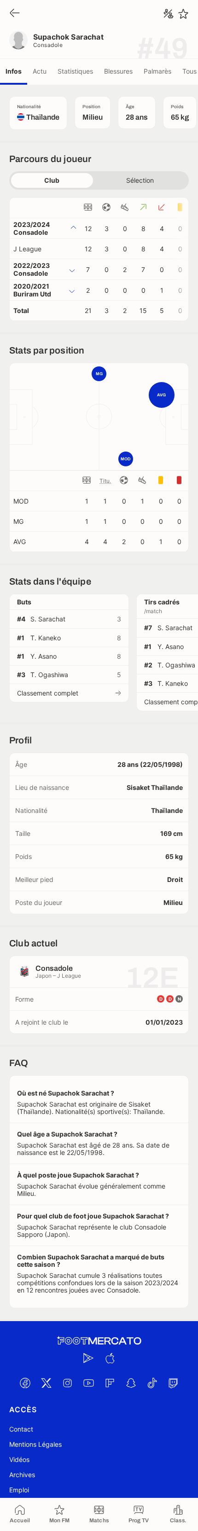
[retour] (14, 13)
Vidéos (19, 1459)
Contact (21, 1429)
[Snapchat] (131, 1383)
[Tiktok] (152, 1383)
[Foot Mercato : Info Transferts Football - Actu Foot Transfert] (99, 1341)
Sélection (140, 180)
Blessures (118, 71)
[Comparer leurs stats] (168, 13)
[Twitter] (46, 1383)
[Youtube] (88, 1383)
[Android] (88, 1358)
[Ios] (109, 1358)
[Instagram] (67, 1383)
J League (27, 249)
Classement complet (47, 693)
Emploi (19, 1490)
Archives (22, 1475)
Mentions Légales (35, 1444)
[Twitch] (173, 1383)
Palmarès (157, 71)
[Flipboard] (109, 1383)
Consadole (48, 44)
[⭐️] (183, 13)
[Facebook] (25, 1383)
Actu (40, 71)
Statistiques (75, 71)
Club (51, 180)
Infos (14, 71)
